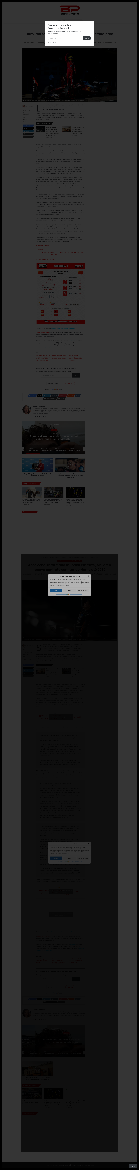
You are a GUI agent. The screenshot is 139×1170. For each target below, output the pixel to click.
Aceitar (56, 590)
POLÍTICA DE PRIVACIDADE (76, 594)
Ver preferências (83, 590)
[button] (88, 576)
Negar (69, 590)
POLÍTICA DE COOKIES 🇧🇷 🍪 (62, 594)
